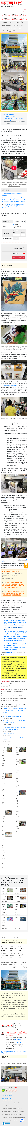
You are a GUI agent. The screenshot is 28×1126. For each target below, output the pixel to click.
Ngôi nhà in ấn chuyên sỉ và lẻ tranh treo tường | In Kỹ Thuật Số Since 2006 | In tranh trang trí (14, 184)
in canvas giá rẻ (22, 689)
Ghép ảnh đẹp (21, 1105)
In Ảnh (21, 22)
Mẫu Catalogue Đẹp (6, 1117)
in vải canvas (14, 700)
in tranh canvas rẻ (6, 700)
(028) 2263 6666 (10, 593)
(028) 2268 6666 (7, 595)
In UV (3, 31)
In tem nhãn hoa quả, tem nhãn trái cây (17, 908)
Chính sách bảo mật (7, 1095)
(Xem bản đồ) (17, 1039)
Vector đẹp (21, 1103)
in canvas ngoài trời (6, 691)
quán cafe (7, 689)
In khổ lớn (4, 28)
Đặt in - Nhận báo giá (18, 257)
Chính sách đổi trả (6, 1098)
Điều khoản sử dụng (7, 1093)
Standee (18, 1120)
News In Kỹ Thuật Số (14, 1103)
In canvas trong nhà (9, 118)
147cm (16, 224)
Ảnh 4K (13, 1105)
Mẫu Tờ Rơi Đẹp (18, 1114)
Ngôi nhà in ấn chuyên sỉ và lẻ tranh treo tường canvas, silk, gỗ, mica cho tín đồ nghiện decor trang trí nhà (15, 633)
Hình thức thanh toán (7, 1100)
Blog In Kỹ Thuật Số (6, 1103)
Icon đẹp (15, 1108)
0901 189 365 (14, 584)
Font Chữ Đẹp (14, 1120)
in (11, 689)
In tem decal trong (3, 890)
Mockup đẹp (11, 1108)
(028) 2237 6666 (16, 595)
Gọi (26, 566)
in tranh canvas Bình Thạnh (17, 696)
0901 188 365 (19, 587)
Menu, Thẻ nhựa (6, 25)
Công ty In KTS (11, 31)
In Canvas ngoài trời (9, 116)
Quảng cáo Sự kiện (18, 25)
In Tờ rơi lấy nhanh (4, 898)
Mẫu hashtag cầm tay (6, 1120)
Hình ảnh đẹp (9, 1105)
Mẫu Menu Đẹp (12, 1114)
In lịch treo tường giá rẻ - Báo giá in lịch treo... (3, 922)
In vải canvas (19, 118)
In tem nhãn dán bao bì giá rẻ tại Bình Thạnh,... (4, 908)
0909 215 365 (10, 582)
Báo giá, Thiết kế (13, 22)
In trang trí (4, 693)
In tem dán (16, 918)
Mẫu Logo (4, 1105)
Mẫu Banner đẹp (5, 1114)
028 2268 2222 (18, 1042)
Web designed (5, 1087)
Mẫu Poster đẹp (21, 1111)
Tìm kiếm (24, 10)
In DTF (20, 28)
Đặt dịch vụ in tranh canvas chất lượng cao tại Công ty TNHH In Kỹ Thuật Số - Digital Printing (13, 206)
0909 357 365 (9, 586)
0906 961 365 (18, 582)
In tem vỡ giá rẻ (17, 889)
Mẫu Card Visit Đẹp (14, 1111)
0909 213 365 (11, 587)
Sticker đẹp (19, 1108)
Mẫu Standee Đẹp (6, 1111)
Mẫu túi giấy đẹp (21, 1117)
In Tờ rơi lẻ (17, 897)
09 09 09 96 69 (18, 586)
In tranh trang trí (8, 120)
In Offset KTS (12, 28)
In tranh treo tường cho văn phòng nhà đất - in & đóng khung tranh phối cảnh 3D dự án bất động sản (15, 622)
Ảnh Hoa (16, 1105)
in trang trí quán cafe (12, 693)
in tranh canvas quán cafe (19, 698)
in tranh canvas (6, 499)
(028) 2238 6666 (12, 591)
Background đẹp (5, 1108)
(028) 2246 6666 (20, 593)
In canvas (11, 114)
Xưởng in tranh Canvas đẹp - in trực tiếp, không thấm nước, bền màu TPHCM (14, 627)
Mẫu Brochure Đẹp (14, 1117)
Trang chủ (4, 22)
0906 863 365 (6, 584)
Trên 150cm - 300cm (17, 227)
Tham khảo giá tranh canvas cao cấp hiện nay (12, 194)
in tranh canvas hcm (6, 698)
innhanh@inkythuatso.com (11, 385)
